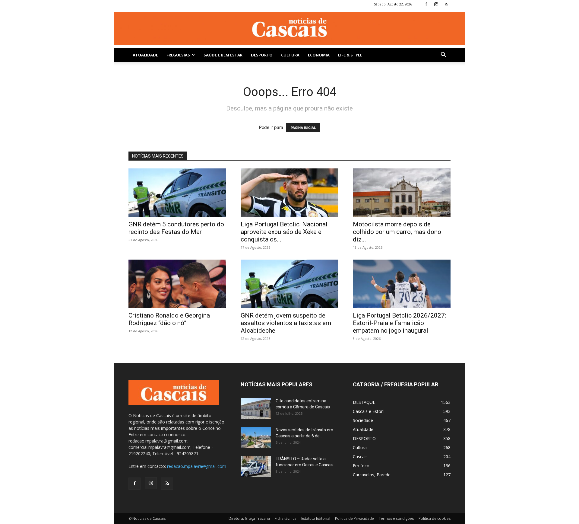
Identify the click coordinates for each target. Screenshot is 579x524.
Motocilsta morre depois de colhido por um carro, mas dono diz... (397, 232)
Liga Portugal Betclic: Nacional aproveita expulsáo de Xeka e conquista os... (284, 232)
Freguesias (178, 55)
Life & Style (350, 55)
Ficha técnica (285, 518)
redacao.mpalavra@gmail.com (196, 466)
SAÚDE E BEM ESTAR (223, 55)
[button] (443, 55)
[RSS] (446, 4)
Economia (319, 55)
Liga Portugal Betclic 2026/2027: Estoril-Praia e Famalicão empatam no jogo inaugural (399, 323)
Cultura (290, 55)
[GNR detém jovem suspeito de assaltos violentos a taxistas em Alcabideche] (289, 284)
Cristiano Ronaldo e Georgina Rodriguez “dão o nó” (169, 319)
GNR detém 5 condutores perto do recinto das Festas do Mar (176, 228)
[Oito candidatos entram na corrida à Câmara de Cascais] (256, 408)
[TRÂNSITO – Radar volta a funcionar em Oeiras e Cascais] (256, 466)
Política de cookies (435, 518)
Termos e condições (396, 518)
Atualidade (145, 55)
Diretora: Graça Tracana (249, 518)
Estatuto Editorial (315, 518)
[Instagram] (436, 4)
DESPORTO (262, 55)
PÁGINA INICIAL (303, 128)
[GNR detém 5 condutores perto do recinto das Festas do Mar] (177, 192)
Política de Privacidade (354, 518)
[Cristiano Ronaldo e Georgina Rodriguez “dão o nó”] (177, 284)
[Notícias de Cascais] (289, 28)
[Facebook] (426, 4)
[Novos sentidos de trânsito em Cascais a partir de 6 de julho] (256, 437)
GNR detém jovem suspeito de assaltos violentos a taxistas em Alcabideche (286, 323)
